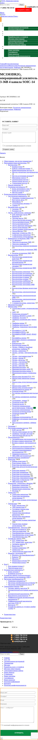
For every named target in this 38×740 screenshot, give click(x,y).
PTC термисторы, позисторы (22, 542)
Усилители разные (18, 413)
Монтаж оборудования (16, 43)
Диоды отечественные (20, 227)
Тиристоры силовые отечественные (24, 500)
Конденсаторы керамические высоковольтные (22, 261)
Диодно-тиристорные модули (22, 432)
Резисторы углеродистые (20, 480)
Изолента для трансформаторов (23, 555)
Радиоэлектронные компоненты (15, 194)
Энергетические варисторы (21, 551)
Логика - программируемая (21, 356)
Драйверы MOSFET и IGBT (22, 316)
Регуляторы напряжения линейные (24, 397)
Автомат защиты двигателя (17, 588)
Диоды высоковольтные (20, 224)
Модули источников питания (22, 176)
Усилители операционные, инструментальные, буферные (18, 66)
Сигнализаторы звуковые (21, 203)
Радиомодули (16, 211)
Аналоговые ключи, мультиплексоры (25, 308)
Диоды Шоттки (17, 231)
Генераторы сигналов (19, 314)
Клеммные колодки (15, 573)
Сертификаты (13, 52)
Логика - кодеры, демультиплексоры (24, 352)
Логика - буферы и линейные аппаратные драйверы (22, 348)
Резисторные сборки (19, 463)
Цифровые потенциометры (21, 417)
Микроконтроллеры (15, 305)
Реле (5, 564)
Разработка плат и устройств (18, 37)
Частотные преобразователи (14, 579)
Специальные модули (19, 183)
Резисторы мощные (19, 470)
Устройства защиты (15, 538)
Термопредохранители (20, 454)
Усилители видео (18, 404)
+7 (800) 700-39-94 (7, 8)
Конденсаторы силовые (20, 279)
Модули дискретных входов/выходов (25, 172)
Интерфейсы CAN (18, 330)
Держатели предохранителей (22, 446)
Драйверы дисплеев (19, 318)
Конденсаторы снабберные (21, 281)
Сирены (15, 205)
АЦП (14, 312)
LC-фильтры (16, 240)
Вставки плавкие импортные (22, 441)
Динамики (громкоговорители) (23, 198)
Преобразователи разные (20, 389)
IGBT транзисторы (18, 505)
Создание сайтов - (9, 652)
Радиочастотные (18, 391)
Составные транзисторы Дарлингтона (20, 510)
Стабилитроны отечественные (22, 236)
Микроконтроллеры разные (21, 371)
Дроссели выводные (19, 531)
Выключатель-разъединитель (18, 596)
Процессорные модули (20, 181)
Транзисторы (12, 503)
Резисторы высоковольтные (21, 465)
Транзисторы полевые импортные (24, 520)
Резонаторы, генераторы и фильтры (20, 483)
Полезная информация (16, 29)
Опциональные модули (20, 179)
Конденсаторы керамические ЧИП (24, 268)
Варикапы (15, 216)
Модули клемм (17, 192)
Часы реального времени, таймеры (24, 422)
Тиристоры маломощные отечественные (20, 497)
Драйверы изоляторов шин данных (24, 319)
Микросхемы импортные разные (23, 378)
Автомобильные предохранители (23, 439)
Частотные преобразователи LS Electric (21, 583)
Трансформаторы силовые (21, 533)
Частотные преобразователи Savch (20, 584)
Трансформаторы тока (19, 537)
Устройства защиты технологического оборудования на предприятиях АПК (17, 576)
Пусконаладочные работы (17, 45)
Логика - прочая (17, 358)
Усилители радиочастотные (21, 411)
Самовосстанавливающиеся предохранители (21, 451)
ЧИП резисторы (17, 481)
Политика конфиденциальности (19, 56)
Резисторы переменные (20, 472)
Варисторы (16, 546)
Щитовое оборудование (16, 39)
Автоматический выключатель (18, 594)
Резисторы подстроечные (21, 474)
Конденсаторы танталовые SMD (23, 284)
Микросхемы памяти (19, 386)
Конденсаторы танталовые (21, 283)
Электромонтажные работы (17, 41)
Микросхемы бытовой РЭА (21, 376)
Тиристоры (12, 492)
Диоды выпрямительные (20, 222)
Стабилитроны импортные (21, 235)
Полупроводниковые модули (18, 428)
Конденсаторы (13, 255)
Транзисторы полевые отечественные (19, 525)
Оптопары (11, 426)
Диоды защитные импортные (22, 225)
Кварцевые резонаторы (20, 487)
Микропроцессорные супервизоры (24, 373)
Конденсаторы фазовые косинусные (24, 288)
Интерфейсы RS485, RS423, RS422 (24, 334)
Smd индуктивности (19, 529)
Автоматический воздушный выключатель (23, 590)
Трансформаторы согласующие (23, 535)
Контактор (11, 605)
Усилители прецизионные (21, 410)
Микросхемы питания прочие (22, 387)
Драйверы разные (18, 323)
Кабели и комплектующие (21, 168)
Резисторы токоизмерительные (23, 478)
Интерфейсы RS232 (19, 332)
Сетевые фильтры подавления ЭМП (24, 249)
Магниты (15, 559)
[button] (5, 643)
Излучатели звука (18, 200)
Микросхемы (13, 65)
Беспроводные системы (16, 207)
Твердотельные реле (15, 568)
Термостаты (16, 549)
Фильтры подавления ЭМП (21, 253)
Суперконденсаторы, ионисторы (23, 303)
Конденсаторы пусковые (20, 277)
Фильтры (15, 491)
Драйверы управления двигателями (24, 327)
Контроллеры (12, 165)
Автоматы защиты (18, 544)
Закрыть (3, 153)
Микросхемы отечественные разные (24, 382)
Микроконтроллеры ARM (21, 369)
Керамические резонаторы (21, 489)
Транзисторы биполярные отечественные (21, 517)
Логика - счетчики (18, 364)
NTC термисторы (18, 540)
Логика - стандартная (19, 362)
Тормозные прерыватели (16, 581)
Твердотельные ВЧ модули (21, 435)
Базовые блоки (17, 167)
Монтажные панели (19, 178)
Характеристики (10, 614)
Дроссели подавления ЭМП (21, 242)
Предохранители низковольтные (23, 448)
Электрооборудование (11, 586)
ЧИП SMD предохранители (21, 456)
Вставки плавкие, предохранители (24, 443)
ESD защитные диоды (19, 214)
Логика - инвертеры (19, 351)
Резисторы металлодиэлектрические (24, 467)
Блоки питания (13, 572)
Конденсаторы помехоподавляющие (24, 246)
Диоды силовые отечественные (23, 229)
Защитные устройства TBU (21, 233)
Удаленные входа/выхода (16, 187)
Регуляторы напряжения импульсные (25, 393)
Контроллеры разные (19, 345)
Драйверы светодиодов (20, 325)
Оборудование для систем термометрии (18, 161)
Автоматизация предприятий (18, 27)
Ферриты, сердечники (15, 553)
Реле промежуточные (15, 566)
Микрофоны (16, 202)
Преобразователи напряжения (18, 457)
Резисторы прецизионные (21, 476)
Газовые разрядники (19, 548)
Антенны (15, 209)
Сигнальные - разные (19, 400)
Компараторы (17, 343)
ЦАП (14, 415)
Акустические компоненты (17, 196)
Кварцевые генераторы (20, 485)
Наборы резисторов (19, 461)
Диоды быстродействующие (22, 220)
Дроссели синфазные (19, 244)
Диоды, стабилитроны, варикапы (19, 213)
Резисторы (11, 459)
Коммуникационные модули (22, 170)
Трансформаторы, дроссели (17, 527)
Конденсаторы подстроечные (22, 273)
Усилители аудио (18, 402)
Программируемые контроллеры (15, 163)
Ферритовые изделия (19, 561)
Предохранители (14, 437)
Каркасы (15, 557)
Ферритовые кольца (19, 562)
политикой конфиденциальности (15, 146)
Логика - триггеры (18, 365)
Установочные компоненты (13, 570)
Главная (2, 64)
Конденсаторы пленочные (21, 271)
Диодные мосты (17, 218)
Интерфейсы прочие (19, 338)
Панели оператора (14, 185)
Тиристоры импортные (20, 494)
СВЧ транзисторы (18, 507)
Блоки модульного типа (20, 190)
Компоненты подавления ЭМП (19, 238)
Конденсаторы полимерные (21, 275)
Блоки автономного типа (20, 189)
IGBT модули (16, 430)
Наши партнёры (13, 50)
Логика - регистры (18, 360)
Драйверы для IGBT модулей (22, 433)
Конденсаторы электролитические (24, 292)
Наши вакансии (13, 54)
